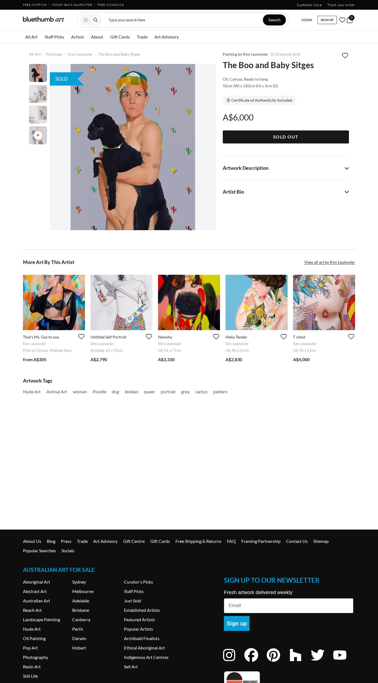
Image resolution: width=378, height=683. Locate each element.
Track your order (341, 5)
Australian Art (36, 600)
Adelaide (80, 600)
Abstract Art (35, 591)
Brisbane (80, 610)
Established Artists (142, 610)
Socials (67, 550)
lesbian (131, 391)
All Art (31, 36)
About (97, 36)
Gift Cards (120, 36)
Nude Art (32, 391)
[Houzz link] (300, 662)
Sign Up (327, 20)
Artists (77, 36)
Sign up (237, 623)
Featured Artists (139, 619)
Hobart (79, 647)
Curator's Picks (138, 581)
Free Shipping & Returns (198, 541)
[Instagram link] (233, 662)
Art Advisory (166, 36)
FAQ (231, 541)
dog (115, 391)
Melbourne (83, 591)
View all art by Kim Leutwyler (329, 262)
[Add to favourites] (345, 55)
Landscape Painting (41, 619)
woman (80, 391)
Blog (51, 541)
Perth (77, 628)
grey (185, 391)
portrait (168, 391)
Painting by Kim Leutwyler (245, 54)
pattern (220, 391)
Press (66, 541)
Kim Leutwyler (80, 54)
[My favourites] (342, 20)
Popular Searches (39, 550)
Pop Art (30, 647)
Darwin (79, 638)
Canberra (81, 619)
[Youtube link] (344, 662)
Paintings (54, 54)
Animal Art (56, 391)
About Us (32, 541)
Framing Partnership (261, 541)
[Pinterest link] (277, 662)
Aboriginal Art (36, 581)
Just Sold (132, 600)
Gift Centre (134, 541)
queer (149, 391)
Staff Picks (54, 36)
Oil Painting (34, 638)
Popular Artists (138, 628)
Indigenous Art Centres (146, 657)
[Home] (43, 19)
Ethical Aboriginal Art (144, 647)
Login (307, 20)
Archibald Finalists (141, 638)
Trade (142, 36)
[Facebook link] (255, 662)
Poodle (99, 391)
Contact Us (297, 541)
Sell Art (131, 666)
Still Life (30, 676)
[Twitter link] (322, 662)
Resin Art (32, 666)
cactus (201, 391)
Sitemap (321, 541)
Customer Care (309, 5)
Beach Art (32, 610)
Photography (35, 657)
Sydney (79, 581)
